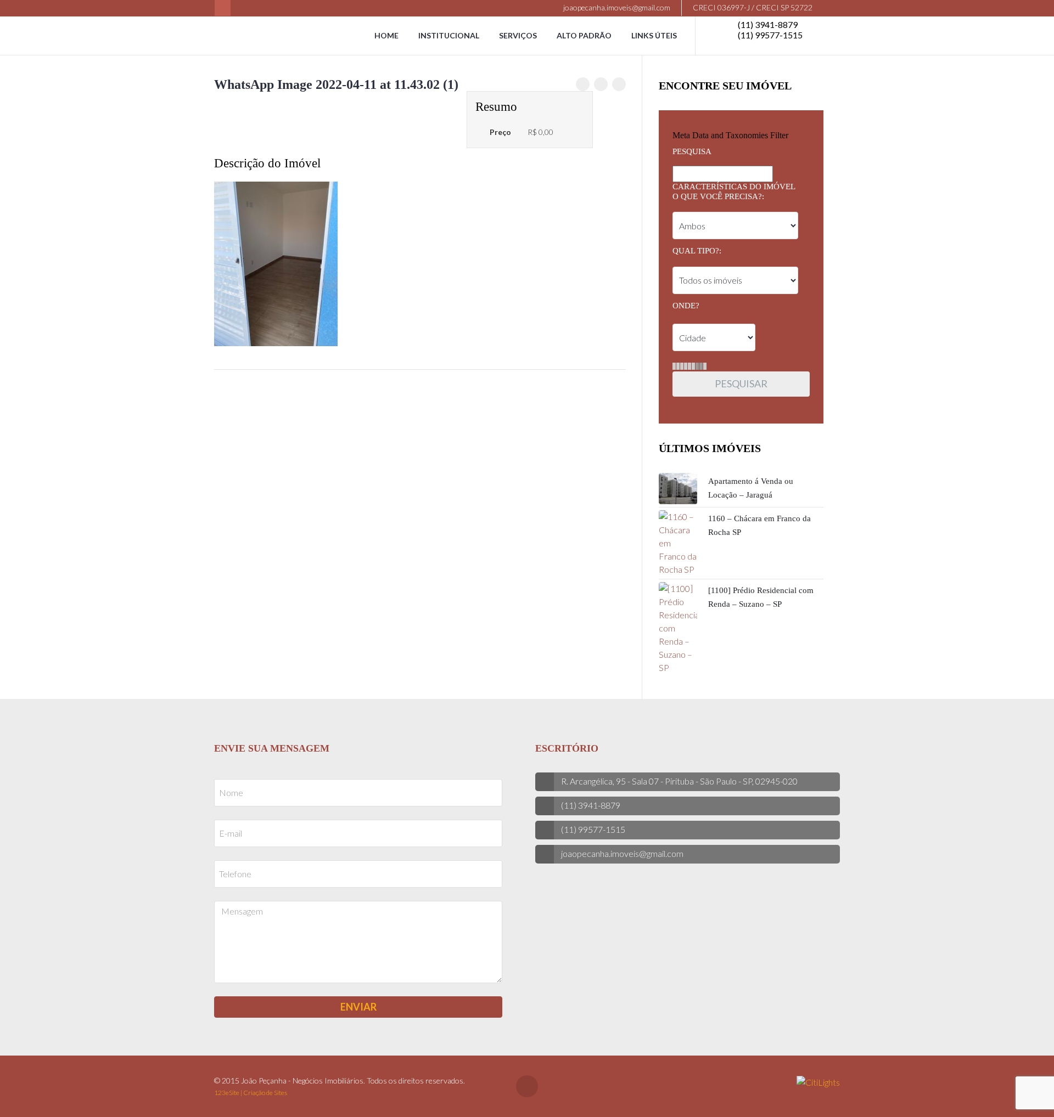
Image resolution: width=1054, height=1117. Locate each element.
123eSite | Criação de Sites (250, 1092)
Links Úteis (654, 35)
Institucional (448, 35)
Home (386, 35)
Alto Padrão (584, 35)
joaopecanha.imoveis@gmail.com (616, 7)
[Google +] (619, 84)
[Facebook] (223, 8)
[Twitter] (601, 84)
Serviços (518, 35)
